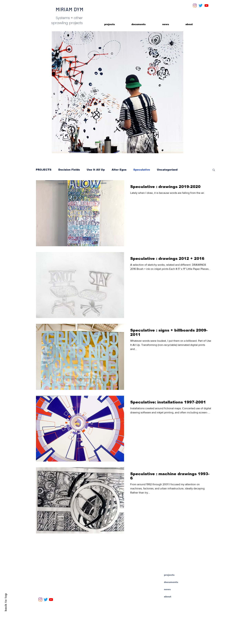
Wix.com (118, 612)
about (167, 596)
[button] (213, 170)
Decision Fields (69, 169)
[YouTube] (206, 5)
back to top (5, 602)
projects (169, 574)
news (167, 589)
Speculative (141, 169)
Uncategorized (167, 169)
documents (171, 582)
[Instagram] (195, 5)
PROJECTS (43, 169)
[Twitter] (200, 5)
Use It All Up (96, 169)
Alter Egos (119, 169)
